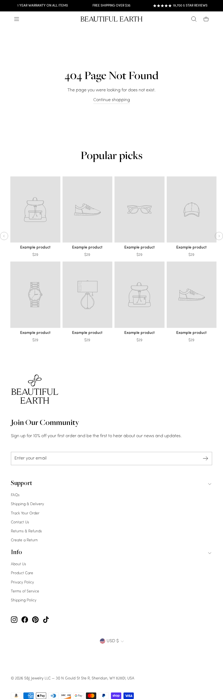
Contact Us (20, 522)
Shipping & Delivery (27, 504)
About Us (18, 564)
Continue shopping (111, 100)
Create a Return (24, 540)
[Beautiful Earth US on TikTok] (46, 619)
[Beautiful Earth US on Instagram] (14, 619)
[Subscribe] (205, 458)
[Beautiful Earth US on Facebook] (24, 619)
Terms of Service (25, 591)
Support (21, 483)
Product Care (22, 573)
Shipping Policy (23, 600)
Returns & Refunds (26, 531)
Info (16, 552)
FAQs (15, 495)
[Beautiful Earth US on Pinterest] (35, 619)
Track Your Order (25, 513)
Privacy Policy (22, 582)
